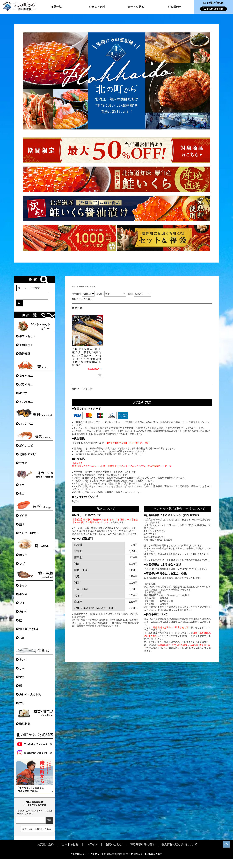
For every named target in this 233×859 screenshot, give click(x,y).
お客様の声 (174, 6)
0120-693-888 (215, 8)
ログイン (91, 844)
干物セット (26, 345)
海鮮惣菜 (24, 723)
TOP (73, 286)
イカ (22, 484)
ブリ (22, 703)
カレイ (23, 611)
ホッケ (23, 585)
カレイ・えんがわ (30, 694)
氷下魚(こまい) (28, 629)
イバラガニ (26, 401)
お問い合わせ (215, 2)
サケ (22, 668)
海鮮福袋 (24, 353)
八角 (22, 637)
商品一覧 (56, 6)
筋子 (22, 524)
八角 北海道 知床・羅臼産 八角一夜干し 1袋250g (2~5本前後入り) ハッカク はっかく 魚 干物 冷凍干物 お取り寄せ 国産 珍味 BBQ (87, 357)
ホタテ (23, 554)
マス (22, 677)
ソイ (22, 602)
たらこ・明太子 (28, 533)
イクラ (23, 515)
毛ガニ (23, 393)
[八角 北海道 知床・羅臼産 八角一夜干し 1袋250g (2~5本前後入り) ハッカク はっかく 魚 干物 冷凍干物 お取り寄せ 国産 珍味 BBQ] (87, 330)
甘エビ (23, 463)
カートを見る (136, 6)
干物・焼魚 (83, 286)
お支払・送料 (97, 6)
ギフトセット (27, 336)
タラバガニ (26, 375)
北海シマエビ (27, 454)
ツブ (22, 563)
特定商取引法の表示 (142, 844)
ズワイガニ (26, 384)
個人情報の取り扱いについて (179, 844)
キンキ (23, 594)
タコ (22, 493)
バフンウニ (26, 423)
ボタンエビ (26, 445)
